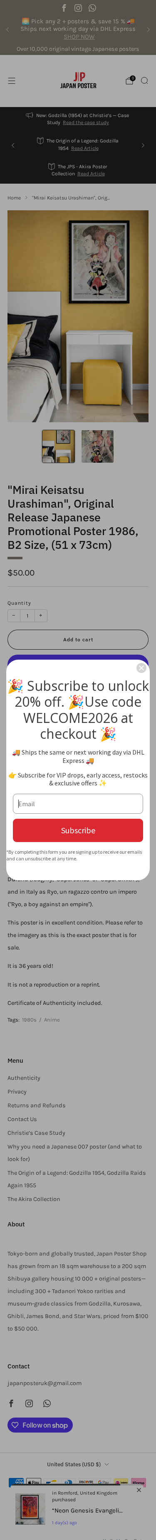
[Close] (141, 668)
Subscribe (78, 830)
